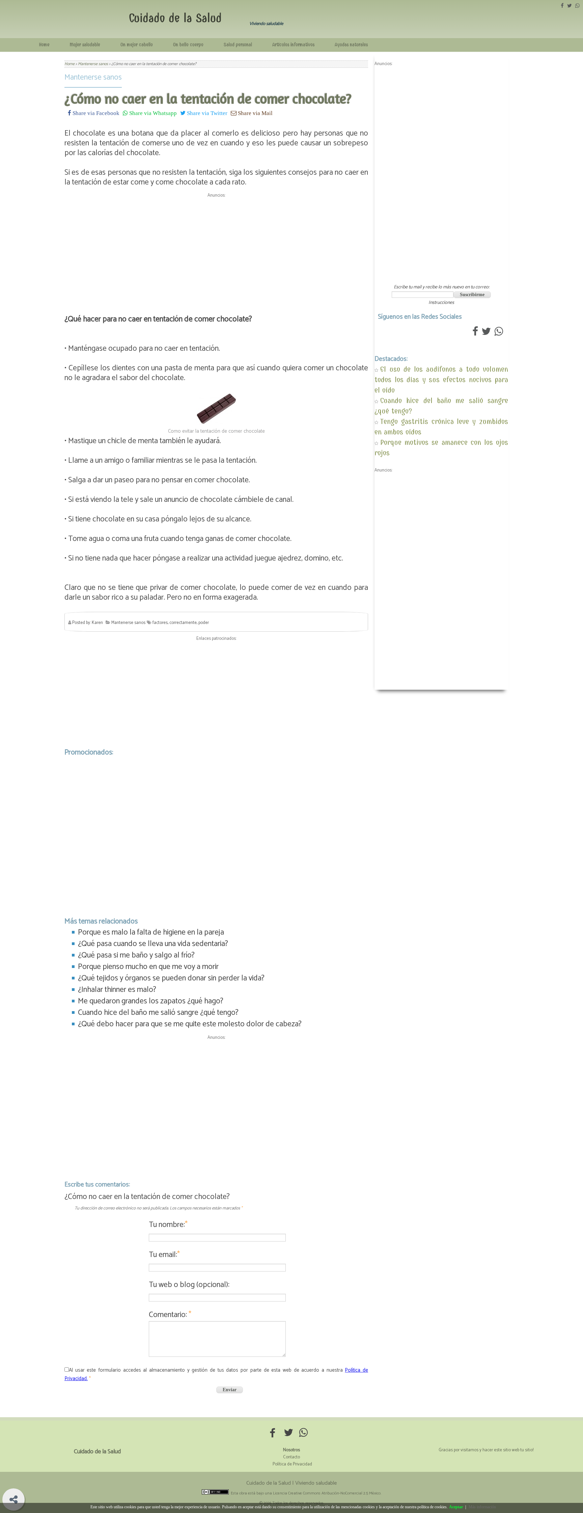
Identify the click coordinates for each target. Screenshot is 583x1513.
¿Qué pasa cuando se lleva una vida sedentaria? (153, 944)
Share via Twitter (206, 113)
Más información (482, 1507)
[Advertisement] (216, 247)
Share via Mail (255, 113)
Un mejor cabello (136, 45)
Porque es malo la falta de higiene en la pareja (151, 932)
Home (44, 45)
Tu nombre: (168, 1225)
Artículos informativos (293, 45)
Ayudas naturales (351, 45)
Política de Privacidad (292, 1464)
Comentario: (170, 1315)
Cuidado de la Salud (175, 18)
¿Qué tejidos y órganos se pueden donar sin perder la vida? (171, 978)
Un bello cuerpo (188, 45)
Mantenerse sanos (93, 77)
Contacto (291, 1457)
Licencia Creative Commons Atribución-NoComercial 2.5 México (327, 1493)
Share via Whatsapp (152, 113)
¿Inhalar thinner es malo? (117, 989)
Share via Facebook (95, 113)
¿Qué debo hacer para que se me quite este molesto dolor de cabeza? (190, 1024)
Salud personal (238, 45)
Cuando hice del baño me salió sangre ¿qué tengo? (158, 1012)
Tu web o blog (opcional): (189, 1285)
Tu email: (164, 1255)
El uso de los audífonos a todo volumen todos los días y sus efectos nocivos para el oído (441, 380)
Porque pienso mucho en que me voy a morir (148, 967)
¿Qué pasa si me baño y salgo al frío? (136, 955)
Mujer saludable (85, 45)
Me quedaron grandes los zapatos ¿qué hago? (150, 1001)
